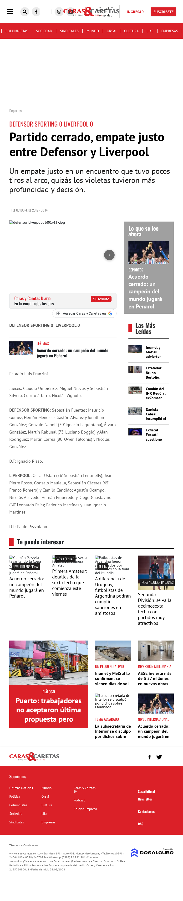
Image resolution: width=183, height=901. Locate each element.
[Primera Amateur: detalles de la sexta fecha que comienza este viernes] (70, 565)
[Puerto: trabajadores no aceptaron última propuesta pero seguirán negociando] (48, 663)
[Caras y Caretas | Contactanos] (168, 756)
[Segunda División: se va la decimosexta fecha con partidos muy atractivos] (156, 588)
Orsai (111, 31)
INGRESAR (135, 11)
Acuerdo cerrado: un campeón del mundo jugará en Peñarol (72, 353)
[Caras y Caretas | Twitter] (159, 757)
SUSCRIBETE (163, 11)
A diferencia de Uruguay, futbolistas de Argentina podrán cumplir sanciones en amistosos (113, 596)
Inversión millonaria (154, 666)
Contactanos (146, 811)
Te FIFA (103, 566)
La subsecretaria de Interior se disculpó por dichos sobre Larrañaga (113, 733)
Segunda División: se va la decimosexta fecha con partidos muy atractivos (155, 608)
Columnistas (16, 31)
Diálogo (48, 691)
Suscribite (101, 299)
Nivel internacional (26, 566)
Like (150, 31)
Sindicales (69, 31)
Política (14, 796)
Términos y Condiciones (23, 845)
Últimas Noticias (21, 788)
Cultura (131, 31)
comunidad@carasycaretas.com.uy (31, 861)
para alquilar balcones (157, 582)
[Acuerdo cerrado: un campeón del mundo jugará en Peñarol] (21, 350)
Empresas (169, 31)
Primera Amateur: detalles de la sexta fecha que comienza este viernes (69, 582)
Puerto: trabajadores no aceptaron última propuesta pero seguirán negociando (48, 714)
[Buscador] (24, 11)
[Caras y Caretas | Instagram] (59, 11)
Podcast (79, 800)
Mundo (92, 31)
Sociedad (44, 31)
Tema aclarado (107, 719)
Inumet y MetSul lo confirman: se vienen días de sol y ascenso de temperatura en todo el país (112, 686)
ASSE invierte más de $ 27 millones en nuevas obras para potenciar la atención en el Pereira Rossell (155, 686)
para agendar (65, 558)
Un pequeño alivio (109, 666)
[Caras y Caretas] (34, 760)
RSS (140, 823)
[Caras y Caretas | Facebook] (36, 11)
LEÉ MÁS (43, 343)
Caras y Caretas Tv (85, 790)
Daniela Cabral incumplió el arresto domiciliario (156, 418)
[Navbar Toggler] (13, 11)
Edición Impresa (85, 809)
